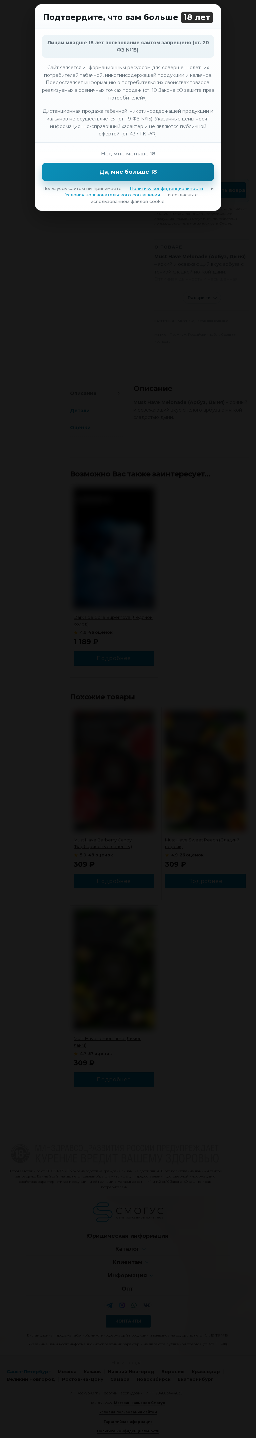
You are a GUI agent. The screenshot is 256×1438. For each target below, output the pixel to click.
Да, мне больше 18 (128, 171)
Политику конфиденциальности (166, 188)
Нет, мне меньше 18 (128, 153)
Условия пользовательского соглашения (112, 194)
